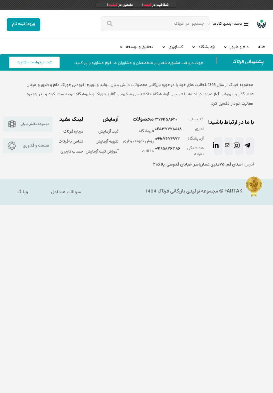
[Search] (109, 24)
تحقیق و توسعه (139, 47)
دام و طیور (239, 47)
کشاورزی (175, 47)
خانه (261, 47)
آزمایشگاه (206, 47)
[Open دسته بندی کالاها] (209, 24)
